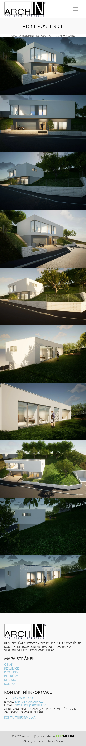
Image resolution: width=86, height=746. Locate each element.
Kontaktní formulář (20, 717)
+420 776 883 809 (21, 698)
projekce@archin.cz (30, 705)
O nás (8, 664)
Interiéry (11, 675)
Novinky (10, 679)
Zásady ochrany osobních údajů (43, 741)
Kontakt (10, 683)
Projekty (11, 672)
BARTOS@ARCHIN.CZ (28, 701)
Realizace (11, 668)
